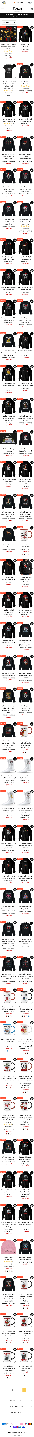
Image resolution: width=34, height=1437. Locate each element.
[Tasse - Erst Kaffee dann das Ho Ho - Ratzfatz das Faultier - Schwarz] (6, 1343)
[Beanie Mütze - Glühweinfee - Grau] (12, 1271)
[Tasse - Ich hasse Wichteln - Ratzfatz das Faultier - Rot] (27, 1343)
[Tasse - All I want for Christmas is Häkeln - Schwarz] (22, 1016)
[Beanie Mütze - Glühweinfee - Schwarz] (7, 1271)
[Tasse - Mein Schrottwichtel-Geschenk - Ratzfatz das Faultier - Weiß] (8, 1088)
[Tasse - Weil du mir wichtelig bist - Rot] (22, 554)
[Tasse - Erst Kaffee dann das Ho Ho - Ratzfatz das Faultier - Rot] (10, 1343)
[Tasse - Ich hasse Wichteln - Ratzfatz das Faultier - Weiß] (25, 1343)
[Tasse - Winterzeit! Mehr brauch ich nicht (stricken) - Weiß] (9, 1051)
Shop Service (16, 1400)
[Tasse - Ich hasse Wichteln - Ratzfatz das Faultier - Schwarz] (23, 1343)
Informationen (17, 1407)
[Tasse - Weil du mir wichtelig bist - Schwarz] (24, 554)
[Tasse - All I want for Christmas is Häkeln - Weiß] (26, 1016)
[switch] (30, 3)
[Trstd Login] (31, 2)
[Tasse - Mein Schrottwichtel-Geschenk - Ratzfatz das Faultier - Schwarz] (6, 1088)
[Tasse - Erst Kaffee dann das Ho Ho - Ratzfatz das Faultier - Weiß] (8, 1343)
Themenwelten (16, 1413)
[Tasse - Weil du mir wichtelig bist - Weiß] (26, 554)
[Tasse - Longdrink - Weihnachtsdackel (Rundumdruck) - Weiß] (27, 752)
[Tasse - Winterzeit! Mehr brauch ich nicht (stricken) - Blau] (7, 1051)
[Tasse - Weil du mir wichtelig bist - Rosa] (28, 554)
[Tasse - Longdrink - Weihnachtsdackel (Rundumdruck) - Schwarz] (25, 752)
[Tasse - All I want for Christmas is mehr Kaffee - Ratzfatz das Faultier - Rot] (27, 1308)
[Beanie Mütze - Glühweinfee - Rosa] (5, 1271)
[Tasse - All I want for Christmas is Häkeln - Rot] (24, 1016)
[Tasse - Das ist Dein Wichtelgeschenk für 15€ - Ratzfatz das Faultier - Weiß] (25, 1129)
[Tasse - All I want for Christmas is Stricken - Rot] (6, 1016)
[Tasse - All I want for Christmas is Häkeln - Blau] (28, 1016)
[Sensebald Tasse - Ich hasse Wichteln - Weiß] (26, 1375)
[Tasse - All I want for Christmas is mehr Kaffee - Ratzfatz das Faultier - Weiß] (25, 1308)
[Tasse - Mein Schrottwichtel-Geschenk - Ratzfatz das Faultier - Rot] (10, 1088)
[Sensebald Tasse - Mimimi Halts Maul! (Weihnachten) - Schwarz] (7, 1377)
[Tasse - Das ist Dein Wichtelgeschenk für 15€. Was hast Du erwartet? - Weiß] (10, 1133)
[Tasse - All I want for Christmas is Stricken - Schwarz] (8, 1016)
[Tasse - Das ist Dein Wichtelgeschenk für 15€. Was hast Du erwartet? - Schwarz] (8, 1133)
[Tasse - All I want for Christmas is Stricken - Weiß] (10, 1016)
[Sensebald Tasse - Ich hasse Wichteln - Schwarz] (24, 1375)
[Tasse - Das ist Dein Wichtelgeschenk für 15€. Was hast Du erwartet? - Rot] (6, 1133)
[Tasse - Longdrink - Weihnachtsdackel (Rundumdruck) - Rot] (23, 752)
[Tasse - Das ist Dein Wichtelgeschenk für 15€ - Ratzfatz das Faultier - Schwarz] (23, 1129)
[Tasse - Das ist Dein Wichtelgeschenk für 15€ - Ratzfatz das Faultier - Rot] (27, 1129)
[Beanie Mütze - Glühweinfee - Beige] (9, 1271)
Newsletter (16, 1419)
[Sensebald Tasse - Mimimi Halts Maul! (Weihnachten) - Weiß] (9, 1377)
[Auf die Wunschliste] (14, 40)
